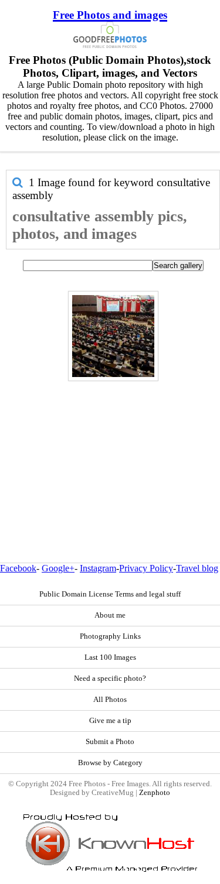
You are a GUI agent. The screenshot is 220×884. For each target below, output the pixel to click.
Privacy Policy (146, 568)
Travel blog (197, 568)
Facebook (18, 568)
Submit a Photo (110, 742)
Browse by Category (110, 763)
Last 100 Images (110, 657)
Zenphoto (154, 793)
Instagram (98, 568)
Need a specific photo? (110, 678)
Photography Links (110, 636)
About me (110, 615)
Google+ (58, 568)
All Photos (110, 699)
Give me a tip (110, 721)
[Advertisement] (110, 447)
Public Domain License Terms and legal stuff (110, 594)
